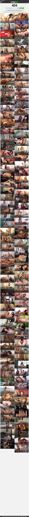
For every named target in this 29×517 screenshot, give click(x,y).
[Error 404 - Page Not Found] (14, 2)
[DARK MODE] (28, 2)
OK (25, 516)
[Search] (18, 8)
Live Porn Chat (22, 8)
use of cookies (22, 516)
